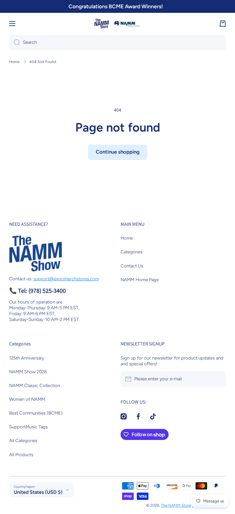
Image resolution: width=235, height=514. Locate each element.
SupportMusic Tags (28, 427)
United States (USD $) (38, 492)
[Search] (14, 42)
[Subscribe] (218, 379)
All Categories (23, 440)
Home (14, 61)
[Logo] (117, 23)
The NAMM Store (176, 505)
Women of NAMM (27, 399)
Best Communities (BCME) (35, 413)
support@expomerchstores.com (66, 278)
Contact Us (132, 266)
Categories (132, 252)
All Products (21, 454)
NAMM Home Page (140, 279)
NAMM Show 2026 (28, 371)
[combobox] (117, 42)
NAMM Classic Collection (34, 385)
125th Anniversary (26, 358)
